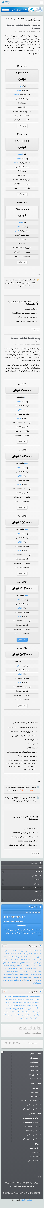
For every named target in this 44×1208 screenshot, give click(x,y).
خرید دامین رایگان (8, 996)
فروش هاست (34, 1015)
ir (5, 917)
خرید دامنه (37, 960)
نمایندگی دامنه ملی (30, 966)
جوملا (19, 1018)
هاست (19, 954)
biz (22, 922)
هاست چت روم (26, 951)
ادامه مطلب (35, 330)
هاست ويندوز (23, 974)
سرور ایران (10, 972)
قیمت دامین (33, 1005)
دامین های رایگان (33, 1018)
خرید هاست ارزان (9, 977)
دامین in (17, 1015)
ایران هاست (22, 1012)
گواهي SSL (14, 974)
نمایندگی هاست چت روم (30, 1122)
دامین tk (39, 1015)
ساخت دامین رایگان (34, 999)
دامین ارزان (29, 1012)
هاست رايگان (37, 996)
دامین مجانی (8, 999)
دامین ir (19, 1006)
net (15, 917)
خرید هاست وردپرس (14, 980)
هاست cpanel (33, 977)
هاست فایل (37, 954)
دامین (22, 1018)
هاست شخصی (33, 1067)
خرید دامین (19, 1009)
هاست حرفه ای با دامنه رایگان (23, 960)
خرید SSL (26, 980)
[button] (41, 3)
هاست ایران (7, 951)
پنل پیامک (29, 963)
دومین (30, 1002)
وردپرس (27, 996)
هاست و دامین (26, 1002)
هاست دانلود (12, 954)
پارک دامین (13, 999)
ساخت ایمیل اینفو (21, 977)
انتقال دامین (27, 999)
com (10, 917)
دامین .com (21, 1015)
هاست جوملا (30, 957)
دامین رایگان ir (6, 1015)
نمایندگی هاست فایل (31, 1131)
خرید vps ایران (36, 980)
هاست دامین (16, 1012)
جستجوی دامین (16, 996)
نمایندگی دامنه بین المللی (30, 1109)
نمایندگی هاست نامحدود (17, 963)
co (10, 922)
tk (24, 917)
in (6, 922)
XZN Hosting (26, 1200)
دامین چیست (36, 1012)
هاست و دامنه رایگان (29, 969)
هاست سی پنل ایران (18, 957)
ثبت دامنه (7, 957)
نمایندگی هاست (18, 1002)
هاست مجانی (10, 1018)
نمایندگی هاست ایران (31, 1127)
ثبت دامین (32, 1008)
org (20, 917)
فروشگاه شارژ (33, 1157)
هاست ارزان (16, 951)
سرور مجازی (32, 972)
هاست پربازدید (28, 954)
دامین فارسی (7, 1012)
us (18, 922)
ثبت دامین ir (12, 1015)
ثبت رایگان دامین (35, 1002)
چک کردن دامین (9, 1002)
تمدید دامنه (9, 960)
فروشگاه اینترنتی (33, 1161)
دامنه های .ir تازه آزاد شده (29, 1101)
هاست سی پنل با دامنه (14, 969)
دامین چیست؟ (26, 1018)
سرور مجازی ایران (21, 972)
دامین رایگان (12, 1006)
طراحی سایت (34, 1148)
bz (14, 922)
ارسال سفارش (22, 126)
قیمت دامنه (34, 1092)
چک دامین (23, 999)
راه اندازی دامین (27, 1015)
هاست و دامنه (15, 1018)
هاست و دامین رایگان (16, 966)
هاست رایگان (36, 951)
